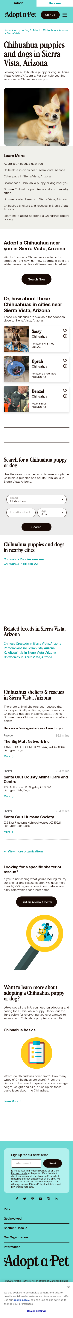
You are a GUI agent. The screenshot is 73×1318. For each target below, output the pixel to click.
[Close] (68, 1287)
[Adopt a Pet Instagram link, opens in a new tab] (49, 1199)
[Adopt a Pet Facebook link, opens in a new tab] (18, 1199)
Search (36, 527)
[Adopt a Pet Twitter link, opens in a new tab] (26, 1199)
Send (52, 1163)
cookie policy (21, 1300)
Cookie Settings (36, 1311)
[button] (65, 330)
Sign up (50, 14)
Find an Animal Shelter (36, 902)
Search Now (36, 279)
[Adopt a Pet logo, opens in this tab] (36, 1265)
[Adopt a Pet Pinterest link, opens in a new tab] (33, 1199)
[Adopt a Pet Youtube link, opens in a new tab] (41, 1199)
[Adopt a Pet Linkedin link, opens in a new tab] (56, 1199)
